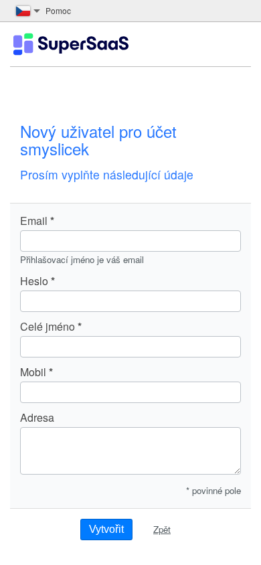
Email (34, 221)
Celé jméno (47, 326)
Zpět (162, 529)
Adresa (37, 417)
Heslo (34, 281)
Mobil (33, 372)
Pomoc (58, 10)
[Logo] (70, 44)
